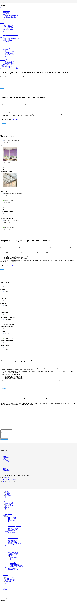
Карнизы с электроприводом (9, 36)
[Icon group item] (69, 2)
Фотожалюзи (5, 47)
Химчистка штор (8, 511)
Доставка (7, 507)
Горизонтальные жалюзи (8, 43)
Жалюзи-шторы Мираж (8, 44)
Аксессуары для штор (7, 20)
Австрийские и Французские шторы (10, 15)
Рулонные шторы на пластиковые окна (11, 38)
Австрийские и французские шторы (15, 523)
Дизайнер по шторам (9, 502)
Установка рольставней (7, 64)
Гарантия (7, 510)
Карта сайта (5, 460)
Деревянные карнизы (7, 26)
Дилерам (4, 456)
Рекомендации (6, 457)
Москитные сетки (4, 65)
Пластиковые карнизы (7, 30)
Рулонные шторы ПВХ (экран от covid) (8, 67)
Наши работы (5, 587)
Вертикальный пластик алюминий (12, 59)
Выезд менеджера (9, 505)
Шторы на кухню (6, 11)
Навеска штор (8, 509)
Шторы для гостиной (12, 517)
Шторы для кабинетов (7, 13)
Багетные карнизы (6, 24)
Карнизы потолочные (7, 28)
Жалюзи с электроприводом (8, 48)
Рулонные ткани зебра (9, 51)
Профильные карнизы (7, 31)
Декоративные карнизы (8, 25)
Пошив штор (8, 504)
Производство (8, 499)
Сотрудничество (6, 452)
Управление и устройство (8, 62)
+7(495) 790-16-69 (13, 479)
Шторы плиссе (6, 41)
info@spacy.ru (15, 119)
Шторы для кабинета (12, 521)
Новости (4, 458)
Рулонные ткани (8, 50)
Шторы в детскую (6, 12)
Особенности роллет (12, 568)
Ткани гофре (8, 56)
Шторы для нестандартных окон (9, 17)
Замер (6, 506)
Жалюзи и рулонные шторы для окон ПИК (9, 68)
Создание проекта (9, 503)
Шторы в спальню (6, 10)
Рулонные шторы (6, 39)
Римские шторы (6, 14)
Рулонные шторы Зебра (8, 40)
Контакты (5, 459)
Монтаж (7, 508)
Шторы (1, 7)
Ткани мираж (8, 55)
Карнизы (2, 23)
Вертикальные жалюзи (7, 45)
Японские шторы (6, 21)
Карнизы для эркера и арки (8, 27)
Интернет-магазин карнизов (6, 66)
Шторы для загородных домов (9, 16)
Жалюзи (2, 37)
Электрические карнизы (8, 33)
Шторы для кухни (11, 519)
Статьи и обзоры (6, 461)
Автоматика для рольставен (8, 63)
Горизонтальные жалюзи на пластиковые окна (12, 42)
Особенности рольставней (8, 61)
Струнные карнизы (7, 32)
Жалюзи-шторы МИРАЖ (13, 553)
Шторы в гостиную (7, 8)
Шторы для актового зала (8, 18)
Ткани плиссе (8, 52)
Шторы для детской (12, 520)
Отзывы (4, 585)
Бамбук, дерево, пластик (10, 54)
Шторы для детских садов (8, 19)
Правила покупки (9, 496)
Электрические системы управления (10, 35)
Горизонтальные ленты (10, 53)
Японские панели (11, 530)
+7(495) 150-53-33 (6, 479)
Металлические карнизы (8, 29)
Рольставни (2, 60)
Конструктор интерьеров (10, 497)
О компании (5, 491)
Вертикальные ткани (9, 57)
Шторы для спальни (12, 518)
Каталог (4, 515)
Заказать (2, 88)
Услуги (4, 453)
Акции (4, 455)
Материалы (5, 49)
